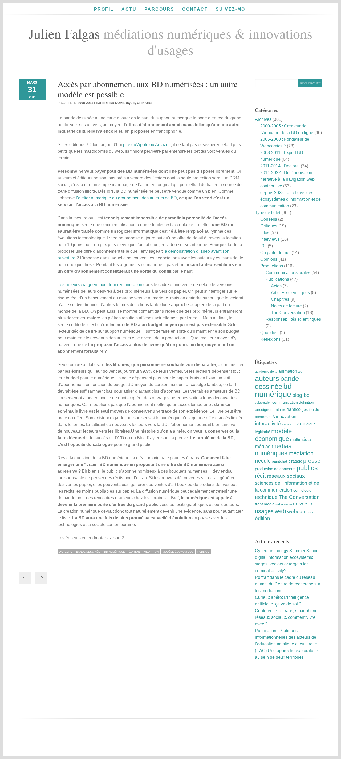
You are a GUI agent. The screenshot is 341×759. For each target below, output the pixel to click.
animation (287, 371)
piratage (295, 461)
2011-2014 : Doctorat (280, 166)
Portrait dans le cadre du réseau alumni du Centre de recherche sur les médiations (287, 584)
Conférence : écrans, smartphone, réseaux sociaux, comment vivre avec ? (287, 617)
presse (311, 460)
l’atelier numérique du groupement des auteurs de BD (126, 198)
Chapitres (280, 299)
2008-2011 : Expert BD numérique (106, 103)
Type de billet (267, 212)
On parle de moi (275, 252)
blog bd (301, 395)
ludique (309, 424)
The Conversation (288, 312)
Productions (271, 266)
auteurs (65, 551)
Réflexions (270, 339)
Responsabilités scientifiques (293, 319)
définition (306, 402)
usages (264, 511)
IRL (263, 246)
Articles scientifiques (290, 292)
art (300, 371)
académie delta (266, 372)
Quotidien (269, 332)
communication (285, 402)
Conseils (268, 219)
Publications (277, 279)
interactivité (268, 423)
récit (260, 475)
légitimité (262, 432)
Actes (276, 286)
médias (262, 446)
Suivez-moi (231, 9)
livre (298, 423)
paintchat (279, 461)
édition (134, 551)
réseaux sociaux (286, 476)
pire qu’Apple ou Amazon (147, 144)
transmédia (264, 504)
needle (263, 461)
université (303, 504)
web (280, 511)
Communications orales (288, 272)
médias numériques (273, 450)
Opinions (144, 103)
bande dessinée (88, 551)
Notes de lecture (286, 306)
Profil (103, 9)
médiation (151, 551)
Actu (128, 9)
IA (273, 417)
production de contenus (275, 469)
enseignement (267, 409)
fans (283, 409)
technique (266, 497)
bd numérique (114, 551)
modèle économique (178, 551)
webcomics (300, 511)
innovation (286, 416)
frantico (294, 409)
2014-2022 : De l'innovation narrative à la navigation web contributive (287, 179)
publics (203, 551)
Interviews (269, 239)
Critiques (268, 226)
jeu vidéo (287, 424)
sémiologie (302, 490)
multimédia (300, 439)
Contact (195, 9)
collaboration (263, 402)
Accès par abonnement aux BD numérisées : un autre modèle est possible (148, 89)
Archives (263, 119)
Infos (264, 232)
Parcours (159, 9)
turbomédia (283, 504)
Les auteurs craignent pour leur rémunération (100, 284)
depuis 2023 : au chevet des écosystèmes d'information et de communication (290, 199)
